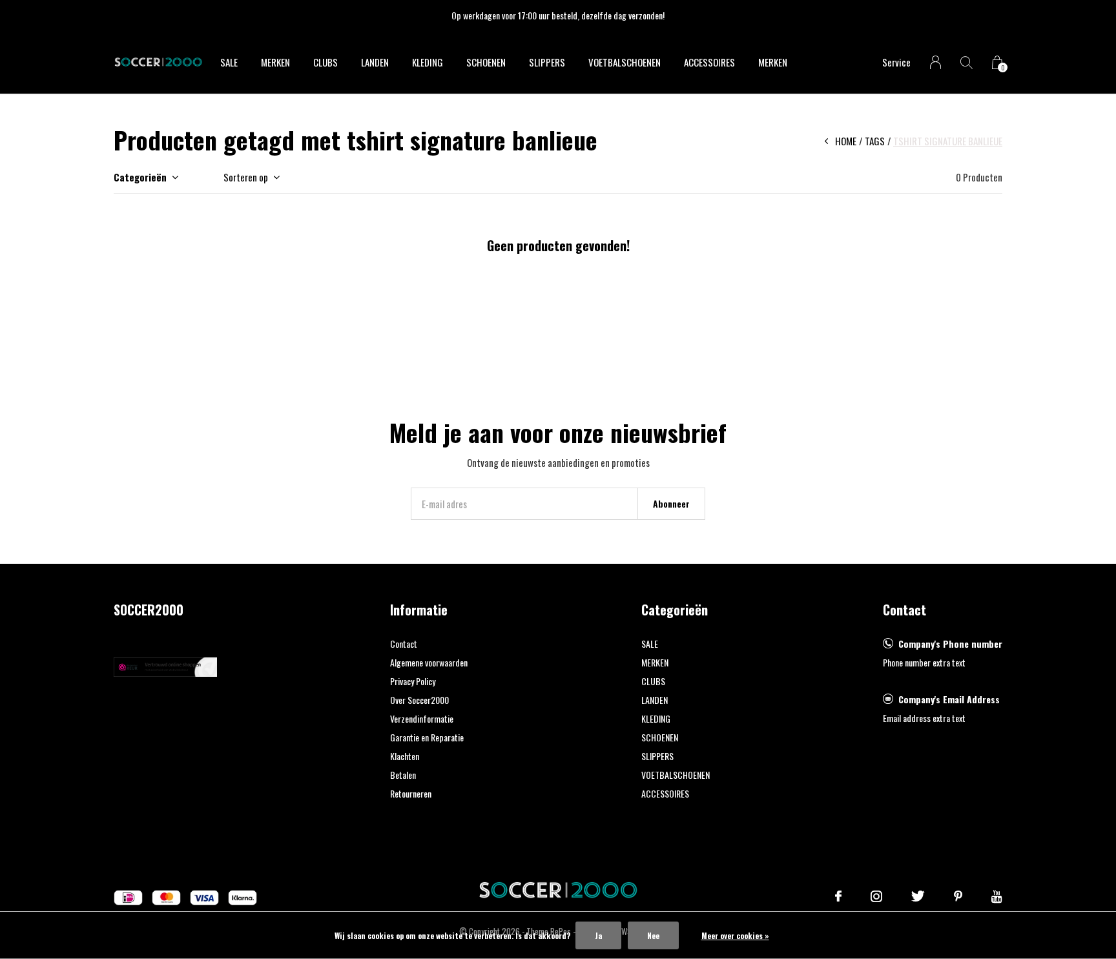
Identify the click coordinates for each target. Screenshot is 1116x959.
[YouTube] (996, 896)
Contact (403, 643)
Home (845, 141)
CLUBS (325, 62)
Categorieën (140, 177)
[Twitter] (918, 896)
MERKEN (275, 62)
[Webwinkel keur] (165, 665)
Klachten (404, 756)
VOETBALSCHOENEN (624, 62)
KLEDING (427, 62)
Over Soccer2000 (419, 699)
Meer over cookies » (735, 935)
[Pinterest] (958, 896)
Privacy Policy (412, 681)
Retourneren (410, 793)
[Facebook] (838, 896)
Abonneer (671, 503)
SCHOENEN (486, 62)
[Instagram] (876, 896)
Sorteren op (245, 177)
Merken (772, 62)
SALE (229, 62)
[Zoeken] (966, 62)
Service (896, 62)
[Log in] (935, 62)
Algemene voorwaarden (429, 662)
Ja (598, 935)
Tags (875, 141)
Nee (653, 935)
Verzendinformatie (421, 718)
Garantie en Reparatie (427, 737)
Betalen (403, 774)
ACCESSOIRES (709, 62)
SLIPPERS (547, 62)
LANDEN (375, 62)
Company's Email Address (949, 699)
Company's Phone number (950, 643)
